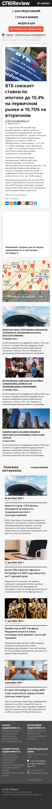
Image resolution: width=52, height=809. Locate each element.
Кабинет (45, 3)
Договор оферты (35, 779)
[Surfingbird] (35, 203)
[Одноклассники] (11, 203)
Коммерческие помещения (9, 760)
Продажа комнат (10, 738)
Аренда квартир (9, 733)
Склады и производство (13, 764)
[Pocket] (31, 203)
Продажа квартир (10, 730)
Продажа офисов (10, 757)
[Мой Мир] (15, 203)
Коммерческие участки (13, 772)
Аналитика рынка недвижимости (30, 34)
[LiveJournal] (27, 203)
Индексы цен (26, 23)
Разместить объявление (27, 29)
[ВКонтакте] (7, 203)
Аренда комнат (9, 735)
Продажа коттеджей (36, 730)
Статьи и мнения (26, 17)
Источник (11, 198)
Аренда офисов (9, 754)
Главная (9, 34)
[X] (19, 203)
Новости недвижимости (17, 121)
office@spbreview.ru (40, 773)
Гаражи (5, 775)
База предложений (27, 11)
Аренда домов (33, 733)
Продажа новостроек (12, 741)
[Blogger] (23, 203)
